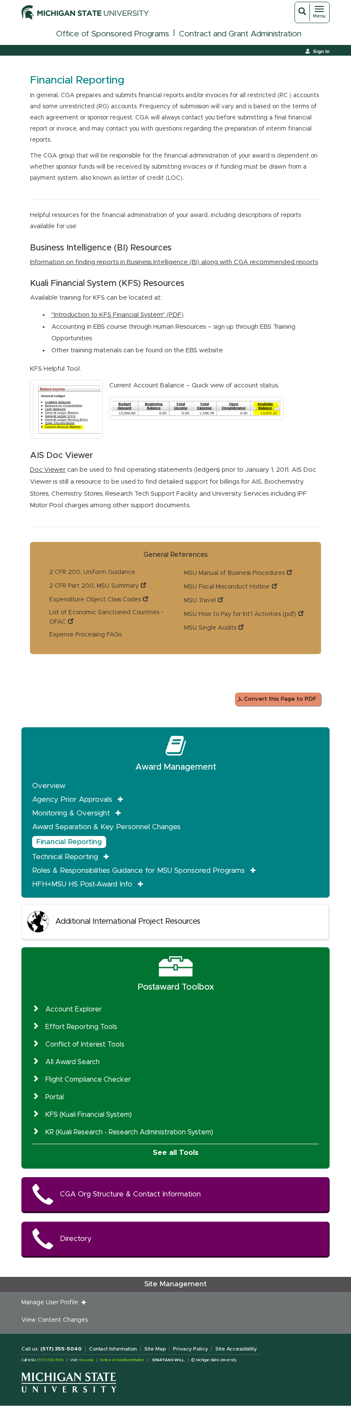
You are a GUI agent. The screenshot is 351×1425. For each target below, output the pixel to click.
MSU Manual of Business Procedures (234, 573)
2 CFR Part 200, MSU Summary (94, 586)
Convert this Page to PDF (280, 699)
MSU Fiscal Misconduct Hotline (227, 587)
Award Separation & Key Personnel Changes (106, 826)
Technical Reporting (65, 856)
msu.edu (86, 1360)
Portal (54, 1097)
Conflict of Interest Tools (85, 1044)
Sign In (321, 51)
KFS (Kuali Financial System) (88, 1114)
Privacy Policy (190, 1348)
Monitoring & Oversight (71, 813)
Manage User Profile (51, 1303)
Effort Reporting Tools (81, 1026)
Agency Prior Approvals (72, 799)
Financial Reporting (69, 841)
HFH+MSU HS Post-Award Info (82, 884)
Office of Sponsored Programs (112, 34)
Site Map (155, 1348)
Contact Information (113, 1348)
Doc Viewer (47, 470)
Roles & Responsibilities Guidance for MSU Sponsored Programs (138, 870)
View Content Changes (54, 1320)
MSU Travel (200, 601)
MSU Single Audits (210, 628)
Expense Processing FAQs (85, 635)
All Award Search (72, 1062)
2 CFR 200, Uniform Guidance (92, 572)
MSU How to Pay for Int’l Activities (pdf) (240, 614)
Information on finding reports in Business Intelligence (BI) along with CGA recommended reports (174, 262)
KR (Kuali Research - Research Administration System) (129, 1132)
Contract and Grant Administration (240, 34)
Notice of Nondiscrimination (122, 1360)
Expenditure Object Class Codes (95, 600)
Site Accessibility (236, 1348)
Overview (48, 785)
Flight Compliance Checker (88, 1079)
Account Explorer (73, 1009)
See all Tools (176, 1152)
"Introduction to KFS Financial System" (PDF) (117, 315)
